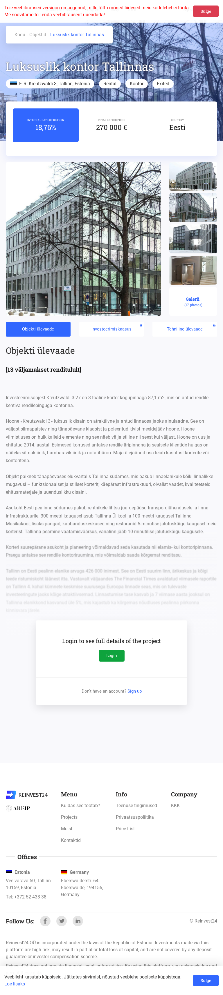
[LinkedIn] (78, 921)
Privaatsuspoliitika (135, 817)
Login (111, 655)
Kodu (20, 34)
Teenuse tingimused (136, 805)
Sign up (134, 691)
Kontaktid (71, 840)
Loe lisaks (14, 984)
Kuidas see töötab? (80, 805)
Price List (125, 828)
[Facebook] (45, 921)
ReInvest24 (27, 795)
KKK (175, 805)
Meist (66, 828)
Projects (69, 817)
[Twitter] (61, 921)
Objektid (37, 34)
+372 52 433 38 (30, 897)
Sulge (206, 11)
